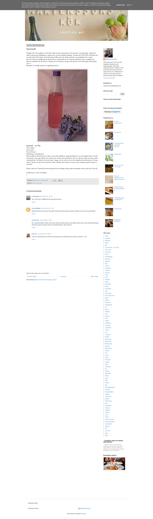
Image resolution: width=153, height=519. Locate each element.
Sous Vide (108, 396)
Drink (106, 254)
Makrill (107, 337)
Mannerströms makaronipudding (119, 188)
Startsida (63, 276)
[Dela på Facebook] (59, 180)
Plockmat (108, 360)
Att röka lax (117, 132)
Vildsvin (107, 426)
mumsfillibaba (36, 208)
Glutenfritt (108, 284)
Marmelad (108, 341)
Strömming (108, 401)
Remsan (34, 234)
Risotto (107, 371)
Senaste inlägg (31, 276)
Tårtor (107, 417)
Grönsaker (108, 293)
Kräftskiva (108, 323)
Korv (106, 318)
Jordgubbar (108, 305)
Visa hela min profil (109, 78)
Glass (107, 282)
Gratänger (108, 289)
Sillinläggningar (110, 387)
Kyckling (107, 325)
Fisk (106, 263)
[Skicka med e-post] (53, 180)
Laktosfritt (108, 328)
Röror (107, 378)
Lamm (107, 330)
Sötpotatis (108, 405)
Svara (33, 202)
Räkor (107, 376)
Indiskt (107, 300)
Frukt (106, 275)
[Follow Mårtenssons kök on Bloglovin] (112, 113)
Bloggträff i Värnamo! (117, 220)
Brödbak (107, 240)
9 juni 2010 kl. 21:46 (47, 208)
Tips (40, 183)
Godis (107, 286)
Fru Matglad (35, 196)
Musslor (107, 346)
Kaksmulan (35, 220)
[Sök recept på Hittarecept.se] (84, 508)
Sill (106, 385)
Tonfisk (107, 412)
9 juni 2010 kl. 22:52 (46, 220)
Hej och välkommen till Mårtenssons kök (119, 177)
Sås (106, 403)
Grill (106, 291)
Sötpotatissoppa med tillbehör (119, 198)
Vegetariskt (108, 424)
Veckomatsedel (109, 421)
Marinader (108, 339)
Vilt (106, 428)
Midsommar (108, 344)
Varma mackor (109, 419)
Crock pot (108, 250)
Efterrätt (107, 261)
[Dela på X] (57, 180)
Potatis (107, 362)
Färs (106, 277)
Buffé (106, 243)
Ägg (106, 435)
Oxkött (107, 350)
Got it (129, 5)
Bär (106, 245)
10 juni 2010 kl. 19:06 (44, 234)
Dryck (34, 183)
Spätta (107, 399)
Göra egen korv (109, 295)
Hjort (106, 298)
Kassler (107, 316)
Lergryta (107, 334)
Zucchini (107, 431)
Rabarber (108, 367)
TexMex (107, 408)
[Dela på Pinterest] (61, 180)
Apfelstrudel (118, 209)
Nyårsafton (108, 348)
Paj (106, 353)
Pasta (107, 355)
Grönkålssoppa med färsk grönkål (119, 145)
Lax (106, 332)
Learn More (120, 5)
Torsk (106, 415)
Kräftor (107, 321)
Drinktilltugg (108, 256)
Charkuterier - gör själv (112, 247)
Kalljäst (107, 311)
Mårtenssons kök (111, 59)
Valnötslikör (117, 154)
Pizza (106, 357)
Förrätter (107, 279)
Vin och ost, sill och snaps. (118, 166)
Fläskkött (107, 268)
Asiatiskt (107, 238)
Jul (106, 307)
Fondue (107, 270)
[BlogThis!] (55, 180)
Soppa (107, 394)
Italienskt (107, 302)
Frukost (107, 273)
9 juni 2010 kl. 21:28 (46, 196)
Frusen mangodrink (118, 122)
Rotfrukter (108, 373)
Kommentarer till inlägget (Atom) (47, 280)
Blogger (83, 514)
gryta (106, 433)
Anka (106, 236)
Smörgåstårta (109, 392)
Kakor (107, 309)
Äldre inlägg (94, 276)
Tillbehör (107, 410)
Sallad (107, 382)
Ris (106, 369)
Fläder (107, 266)
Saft (37, 183)
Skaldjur (107, 389)
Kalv (106, 314)
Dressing (108, 252)
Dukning (107, 259)
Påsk (106, 364)
